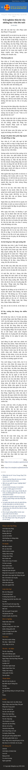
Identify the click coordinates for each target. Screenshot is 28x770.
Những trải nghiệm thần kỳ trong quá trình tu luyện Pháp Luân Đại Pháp (14, 498)
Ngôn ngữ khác (6, 761)
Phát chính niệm (7, 565)
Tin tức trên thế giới (8, 711)
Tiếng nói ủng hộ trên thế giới (11, 656)
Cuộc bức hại (6, 589)
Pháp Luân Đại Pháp (13, 14)
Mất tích (4, 609)
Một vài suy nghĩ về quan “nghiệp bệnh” (14, 484)
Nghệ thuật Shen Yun (8, 668)
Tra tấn (4, 601)
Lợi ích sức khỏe (7, 536)
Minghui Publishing (16, 1)
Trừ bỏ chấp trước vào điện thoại (12, 702)
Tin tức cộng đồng (7, 651)
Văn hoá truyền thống (8, 639)
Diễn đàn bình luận (8, 582)
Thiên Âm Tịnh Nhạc (8, 714)
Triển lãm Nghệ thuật (8, 666)
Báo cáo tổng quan (7, 592)
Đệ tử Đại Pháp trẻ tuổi (9, 731)
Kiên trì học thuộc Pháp (9, 716)
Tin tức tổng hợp (7, 719)
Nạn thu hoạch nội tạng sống (10, 604)
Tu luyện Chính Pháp (8, 733)
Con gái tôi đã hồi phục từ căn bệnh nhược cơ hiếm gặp (13, 488)
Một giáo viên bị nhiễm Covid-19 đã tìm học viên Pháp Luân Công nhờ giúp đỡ (14, 517)
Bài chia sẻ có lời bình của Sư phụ (12, 743)
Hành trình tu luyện (8, 551)
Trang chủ (4, 14)
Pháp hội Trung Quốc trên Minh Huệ (13, 573)
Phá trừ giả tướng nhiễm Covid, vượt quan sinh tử (13, 513)
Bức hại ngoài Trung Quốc (10, 611)
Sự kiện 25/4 (6, 661)
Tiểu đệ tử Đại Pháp (8, 728)
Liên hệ (4, 748)
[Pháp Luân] (7, 7)
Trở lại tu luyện (7, 563)
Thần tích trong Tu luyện (9, 561)
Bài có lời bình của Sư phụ (10, 578)
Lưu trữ (4, 753)
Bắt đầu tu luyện (7, 546)
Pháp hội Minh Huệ (8, 568)
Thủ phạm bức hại (7, 613)
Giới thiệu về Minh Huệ (9, 751)
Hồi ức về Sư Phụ (7, 726)
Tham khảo (6, 678)
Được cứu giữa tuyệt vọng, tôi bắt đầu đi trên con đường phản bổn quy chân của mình (14, 492)
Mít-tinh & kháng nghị (8, 654)
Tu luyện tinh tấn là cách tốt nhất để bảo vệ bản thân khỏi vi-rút (14, 503)
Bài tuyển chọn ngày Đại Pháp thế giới (13, 575)
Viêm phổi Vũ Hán (7, 673)
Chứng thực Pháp (7, 556)
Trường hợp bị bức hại (9, 597)
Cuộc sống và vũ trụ (8, 644)
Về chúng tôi (6, 746)
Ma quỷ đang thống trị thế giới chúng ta (13, 691)
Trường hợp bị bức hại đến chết (11, 599)
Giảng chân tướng (7, 553)
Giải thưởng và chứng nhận (10, 538)
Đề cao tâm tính (7, 549)
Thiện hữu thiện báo (8, 622)
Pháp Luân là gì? (7, 531)
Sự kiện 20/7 (6, 663)
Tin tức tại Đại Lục (7, 709)
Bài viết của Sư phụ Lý (8, 681)
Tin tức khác (6, 675)
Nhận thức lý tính (7, 580)
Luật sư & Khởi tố (7, 634)
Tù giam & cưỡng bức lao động (11, 606)
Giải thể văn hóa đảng (8, 723)
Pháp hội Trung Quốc (8, 707)
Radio (4, 699)
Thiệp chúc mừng (7, 670)
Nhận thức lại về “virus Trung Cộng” (15, 476)
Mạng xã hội (6, 756)
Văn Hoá (5, 637)
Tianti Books (22, 1)
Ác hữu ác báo (6, 624)
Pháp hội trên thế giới (8, 570)
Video (4, 695)
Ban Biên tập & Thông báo (10, 683)
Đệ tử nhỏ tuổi (6, 558)
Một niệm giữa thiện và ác (10, 738)
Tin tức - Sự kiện (8, 648)
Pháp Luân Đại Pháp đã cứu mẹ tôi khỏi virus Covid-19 (14, 480)
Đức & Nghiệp (7, 619)
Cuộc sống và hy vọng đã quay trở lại (13, 740)
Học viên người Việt (8, 585)
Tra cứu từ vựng (7, 758)
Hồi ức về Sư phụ (7, 540)
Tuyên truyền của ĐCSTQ (9, 616)
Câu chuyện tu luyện (8, 721)
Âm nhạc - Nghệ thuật (8, 642)
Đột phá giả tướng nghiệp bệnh (11, 735)
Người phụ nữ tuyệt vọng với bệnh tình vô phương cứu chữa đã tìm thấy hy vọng (15, 508)
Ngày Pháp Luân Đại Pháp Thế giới (12, 658)
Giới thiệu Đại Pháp (8, 528)
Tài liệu (4, 686)
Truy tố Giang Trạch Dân (9, 631)
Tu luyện (5, 544)
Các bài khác (6, 688)
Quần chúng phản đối (8, 629)
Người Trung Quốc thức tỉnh (10, 626)
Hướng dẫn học (6, 533)
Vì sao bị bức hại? (7, 594)
